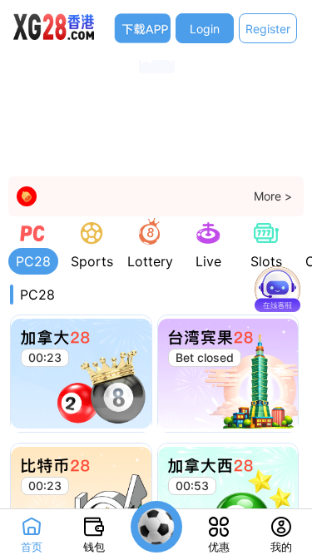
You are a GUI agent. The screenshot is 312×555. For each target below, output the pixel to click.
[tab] (33, 246)
